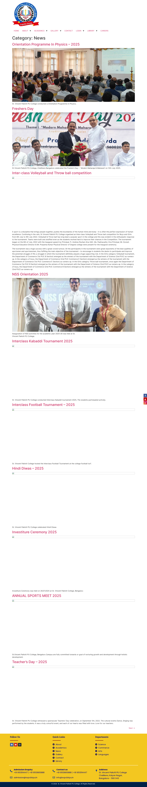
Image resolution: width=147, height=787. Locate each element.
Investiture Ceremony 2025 (34, 532)
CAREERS (104, 31)
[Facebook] (11, 744)
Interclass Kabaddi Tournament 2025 (42, 341)
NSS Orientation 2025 (30, 274)
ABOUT (25, 31)
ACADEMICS (39, 31)
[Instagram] (19, 744)
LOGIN (78, 31)
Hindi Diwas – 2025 (28, 468)
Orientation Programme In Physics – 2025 (46, 44)
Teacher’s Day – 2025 (29, 662)
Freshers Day (23, 109)
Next (132, 728)
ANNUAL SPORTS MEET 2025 (36, 596)
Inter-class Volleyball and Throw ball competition (51, 173)
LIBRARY (90, 31)
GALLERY (54, 31)
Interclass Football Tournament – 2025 (43, 405)
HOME (16, 31)
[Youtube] (15, 744)
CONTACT (68, 31)
